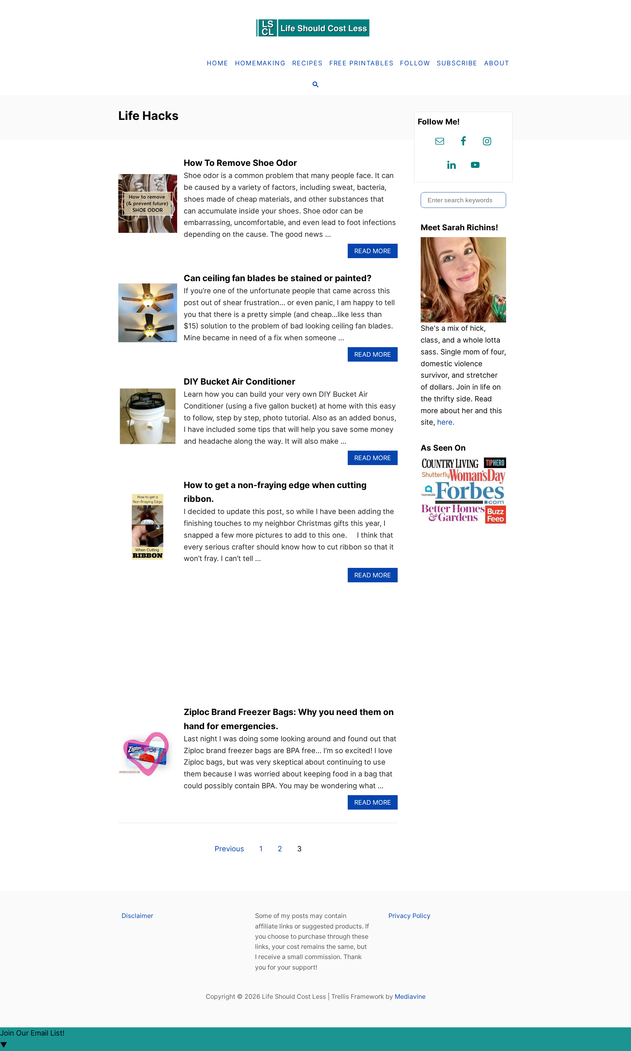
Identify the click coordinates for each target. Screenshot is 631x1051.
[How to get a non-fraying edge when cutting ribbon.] (147, 530)
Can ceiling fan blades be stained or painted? (278, 278)
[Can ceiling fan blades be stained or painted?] (147, 316)
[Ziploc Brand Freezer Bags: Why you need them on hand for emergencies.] (147, 757)
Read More (375, 252)
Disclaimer (137, 916)
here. (446, 422)
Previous (229, 848)
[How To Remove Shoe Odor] (147, 207)
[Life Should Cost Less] (315, 28)
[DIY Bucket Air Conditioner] (147, 420)
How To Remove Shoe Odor (240, 163)
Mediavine (410, 996)
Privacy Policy (409, 916)
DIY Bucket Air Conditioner (239, 381)
